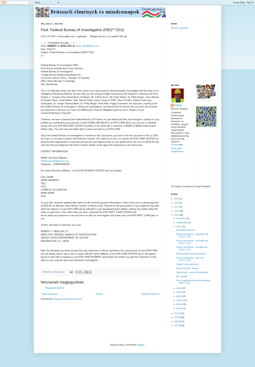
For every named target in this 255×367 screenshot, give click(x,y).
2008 (176, 321)
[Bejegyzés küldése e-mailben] (71, 272)
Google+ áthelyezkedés (187, 264)
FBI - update (182, 276)
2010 (176, 313)
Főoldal (99, 294)
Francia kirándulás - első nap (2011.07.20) (189, 259)
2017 (176, 207)
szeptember (182, 222)
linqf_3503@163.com (87, 46)
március (180, 300)
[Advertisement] (197, 56)
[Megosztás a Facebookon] (86, 272)
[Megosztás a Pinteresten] (90, 272)
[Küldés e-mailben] (76, 272)
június (179, 288)
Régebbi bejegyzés (150, 294)
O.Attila (178, 105)
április (179, 296)
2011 (176, 215)
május (179, 292)
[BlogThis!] (80, 272)
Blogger (140, 345)
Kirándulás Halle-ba (185, 230)
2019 (176, 199)
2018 (176, 203)
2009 (176, 317)
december (181, 218)
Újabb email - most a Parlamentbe (192, 272)
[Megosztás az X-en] (83, 272)
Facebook (175, 144)
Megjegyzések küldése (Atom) (67, 299)
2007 (176, 325)
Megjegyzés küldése (55, 288)
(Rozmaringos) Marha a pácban (191, 254)
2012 (176, 211)
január (179, 308)
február (180, 304)
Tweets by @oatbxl (180, 28)
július (179, 226)
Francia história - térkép (187, 268)
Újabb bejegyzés (50, 294)
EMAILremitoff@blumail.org (55, 161)
